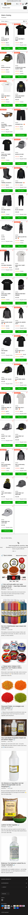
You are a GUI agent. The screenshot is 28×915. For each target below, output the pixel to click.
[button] (13, 24)
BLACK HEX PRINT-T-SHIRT (20, 39)
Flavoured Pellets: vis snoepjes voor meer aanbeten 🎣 (12, 707)
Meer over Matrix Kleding (6, 537)
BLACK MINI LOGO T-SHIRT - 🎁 (20, 351)
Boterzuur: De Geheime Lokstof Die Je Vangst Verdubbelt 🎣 (13, 864)
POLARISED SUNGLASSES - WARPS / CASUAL (6, 126)
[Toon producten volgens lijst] (26, 21)
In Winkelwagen (7, 76)
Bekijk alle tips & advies (21, 555)
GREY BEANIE (4, 350)
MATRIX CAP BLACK (5, 67)
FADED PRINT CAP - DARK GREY (19, 493)
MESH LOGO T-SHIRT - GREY (20, 266)
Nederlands (4, 893)
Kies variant (7, 48)
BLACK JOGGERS (19, 209)
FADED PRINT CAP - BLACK (19, 437)
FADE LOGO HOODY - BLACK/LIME (20, 96)
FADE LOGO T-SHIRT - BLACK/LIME (6, 155)
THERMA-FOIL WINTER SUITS (20, 323)
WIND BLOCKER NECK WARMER (20, 294)
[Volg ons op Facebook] (2, 900)
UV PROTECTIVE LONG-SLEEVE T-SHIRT (20, 68)
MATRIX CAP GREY (19, 154)
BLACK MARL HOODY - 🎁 (20, 380)
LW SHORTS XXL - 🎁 (20, 124)
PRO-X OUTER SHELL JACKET (20, 465)
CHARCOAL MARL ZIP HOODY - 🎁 (6, 408)
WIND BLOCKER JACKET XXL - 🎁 (6, 323)
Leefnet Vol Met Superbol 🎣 (10, 825)
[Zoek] (25, 7)
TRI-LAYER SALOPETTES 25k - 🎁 (20, 237)
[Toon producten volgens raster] (24, 21)
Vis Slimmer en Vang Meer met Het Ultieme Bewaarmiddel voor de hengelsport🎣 (12, 784)
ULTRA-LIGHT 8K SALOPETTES (5, 39)
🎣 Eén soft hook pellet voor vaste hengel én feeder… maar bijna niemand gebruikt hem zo (13, 586)
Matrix (2, 37)
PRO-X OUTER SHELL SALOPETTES (6, 465)
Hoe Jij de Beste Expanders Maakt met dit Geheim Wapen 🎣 (13, 738)
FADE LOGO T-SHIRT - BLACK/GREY (6, 294)
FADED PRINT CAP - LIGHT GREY (5, 522)
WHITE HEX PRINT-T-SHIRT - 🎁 (5, 96)
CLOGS (3, 236)
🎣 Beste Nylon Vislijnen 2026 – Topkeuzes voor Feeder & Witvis (11, 667)
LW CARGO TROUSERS (6, 265)
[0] (25, 4)
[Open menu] (2, 3)
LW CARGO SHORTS (5, 209)
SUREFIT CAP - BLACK (6, 379)
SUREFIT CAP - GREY (6, 436)
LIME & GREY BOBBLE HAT (6, 493)
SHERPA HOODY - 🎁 (19, 182)
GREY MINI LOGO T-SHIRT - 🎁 (19, 408)
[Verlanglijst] (20, 4)
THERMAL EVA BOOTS (6, 182)
